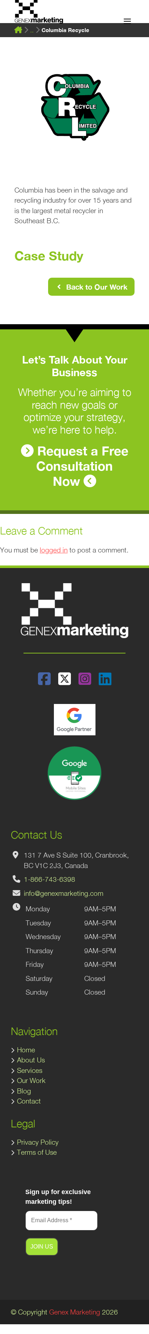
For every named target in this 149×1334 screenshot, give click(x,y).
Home (26, 1050)
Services (29, 1070)
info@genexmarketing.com (63, 893)
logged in (54, 550)
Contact (29, 1101)
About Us (31, 1060)
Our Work (31, 1080)
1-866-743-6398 (49, 879)
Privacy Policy (38, 1142)
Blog (24, 1091)
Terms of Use (37, 1152)
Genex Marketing (74, 1312)
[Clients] (32, 30)
